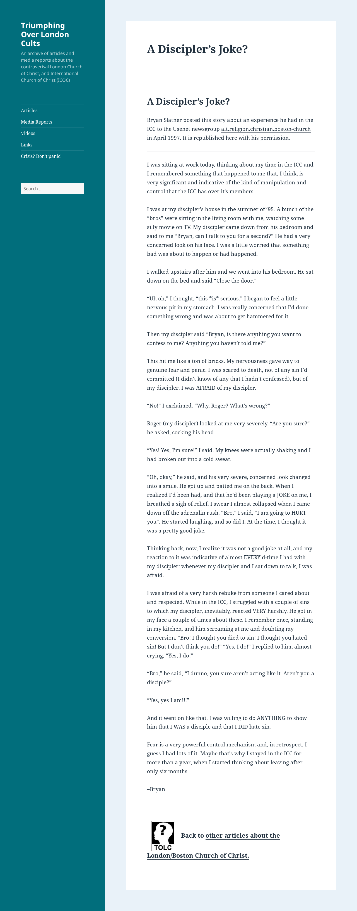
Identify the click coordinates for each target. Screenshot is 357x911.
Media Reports (36, 122)
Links (26, 145)
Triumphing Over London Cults (45, 34)
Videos (28, 133)
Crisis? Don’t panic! (41, 156)
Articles (29, 110)
